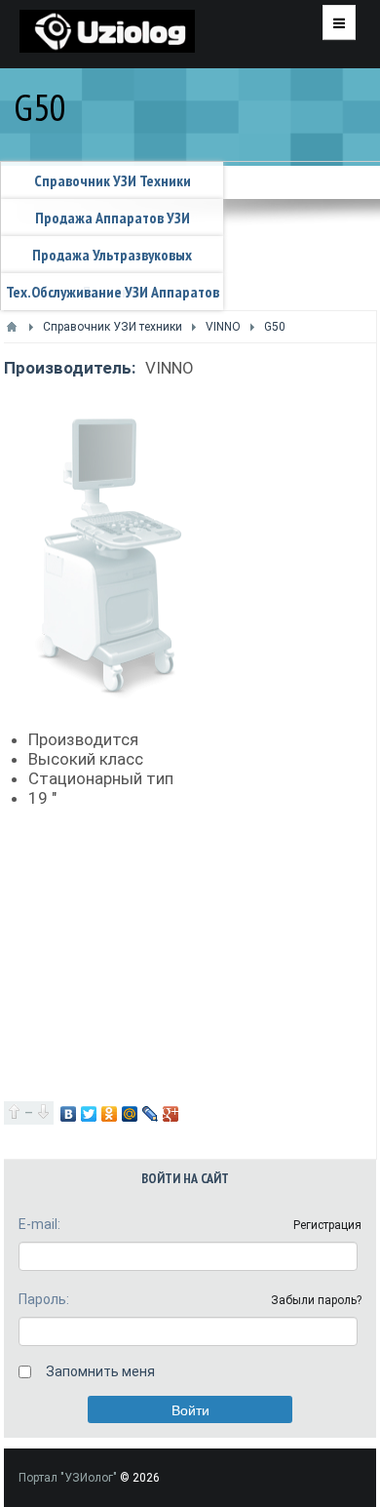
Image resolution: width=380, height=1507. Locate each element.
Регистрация (327, 1225)
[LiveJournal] (150, 1114)
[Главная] (11, 326)
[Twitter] (89, 1114)
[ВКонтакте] (68, 1114)
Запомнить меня (100, 1371)
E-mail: (39, 1224)
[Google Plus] (171, 1114)
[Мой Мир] (130, 1114)
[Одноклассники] (109, 1114)
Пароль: (44, 1299)
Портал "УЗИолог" (68, 1478)
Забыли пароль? (316, 1300)
